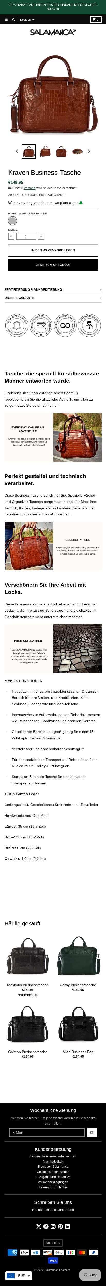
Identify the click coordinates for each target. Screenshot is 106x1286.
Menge (13, 229)
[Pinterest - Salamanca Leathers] (60, 1226)
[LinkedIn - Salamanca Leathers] (67, 1226)
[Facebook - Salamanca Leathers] (46, 1226)
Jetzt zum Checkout (53, 265)
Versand (30, 188)
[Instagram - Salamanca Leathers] (53, 1226)
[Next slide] (88, 151)
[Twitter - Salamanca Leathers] (38, 1226)
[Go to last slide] (17, 151)
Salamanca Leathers (57, 1269)
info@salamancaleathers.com (53, 1210)
